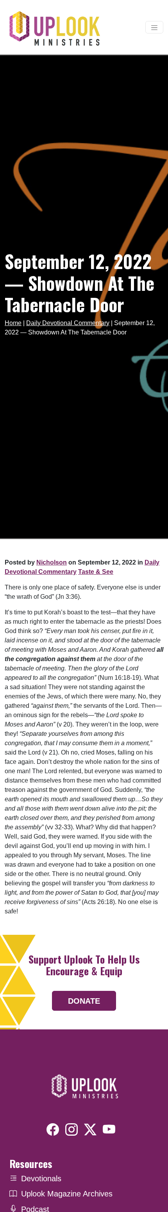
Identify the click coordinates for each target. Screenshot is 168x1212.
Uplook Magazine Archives (67, 1193)
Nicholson (51, 562)
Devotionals (41, 1178)
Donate (84, 1001)
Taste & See (95, 571)
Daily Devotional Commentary (67, 323)
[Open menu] (154, 27)
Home (13, 323)
